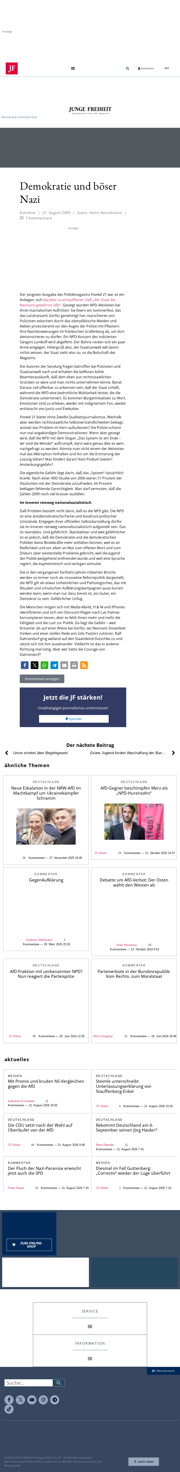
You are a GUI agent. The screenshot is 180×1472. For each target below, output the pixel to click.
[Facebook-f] (9, 1399)
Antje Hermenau (126, 945)
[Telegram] (54, 1399)
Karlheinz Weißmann (39, 940)
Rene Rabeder (105, 1145)
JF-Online (100, 853)
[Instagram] (43, 1399)
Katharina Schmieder (21, 1101)
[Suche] (59, 1382)
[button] (72, 68)
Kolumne (28, 212)
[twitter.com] (20, 1399)
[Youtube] (31, 1399)
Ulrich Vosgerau (103, 1036)
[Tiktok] (9, 1409)
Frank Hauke (16, 1188)
